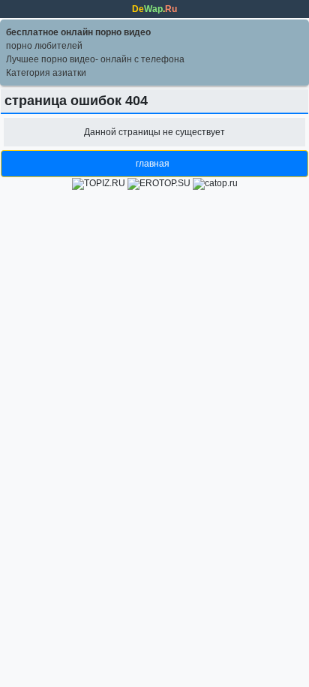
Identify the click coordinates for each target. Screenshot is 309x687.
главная (153, 163)
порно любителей (44, 46)
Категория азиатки (46, 73)
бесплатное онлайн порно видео (78, 32)
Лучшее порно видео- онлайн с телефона (95, 59)
